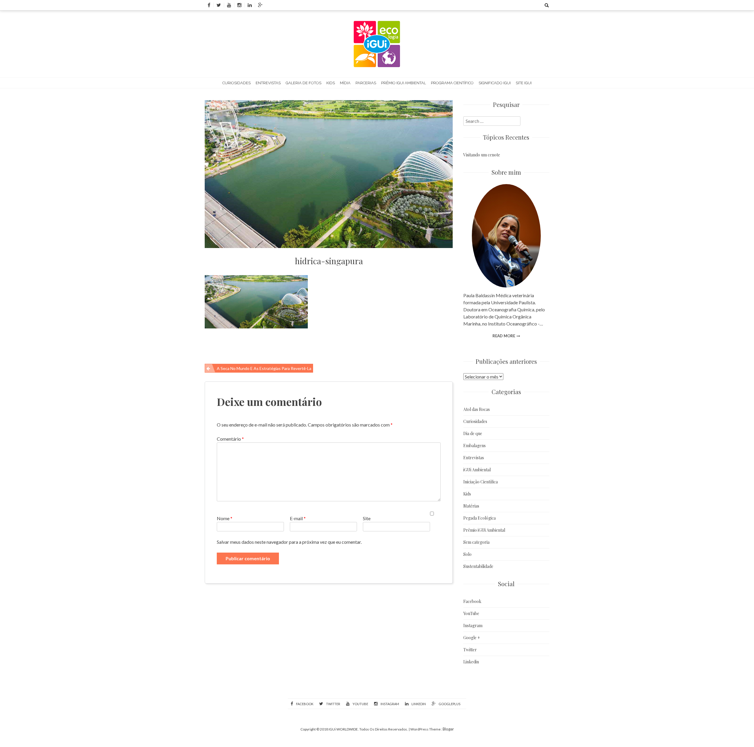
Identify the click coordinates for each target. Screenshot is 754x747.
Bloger (448, 729)
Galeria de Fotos (303, 83)
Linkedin (471, 662)
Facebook (472, 601)
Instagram (472, 625)
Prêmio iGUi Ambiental (403, 83)
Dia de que (472, 433)
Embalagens (474, 445)
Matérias (471, 506)
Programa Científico (452, 83)
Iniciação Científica (480, 482)
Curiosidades (236, 83)
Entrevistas (268, 83)
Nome (224, 518)
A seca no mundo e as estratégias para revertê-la (264, 368)
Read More (503, 335)
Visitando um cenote (481, 155)
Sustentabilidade (478, 566)
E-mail (298, 518)
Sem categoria (476, 542)
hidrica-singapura (329, 260)
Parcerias (365, 83)
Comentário (230, 439)
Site (367, 518)
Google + (471, 637)
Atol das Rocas (476, 409)
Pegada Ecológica (479, 518)
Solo (467, 554)
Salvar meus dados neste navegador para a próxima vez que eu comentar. (289, 542)
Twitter (470, 649)
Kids (330, 83)
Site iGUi (524, 83)
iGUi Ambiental (477, 469)
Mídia (345, 83)
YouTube (471, 613)
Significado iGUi (495, 83)
